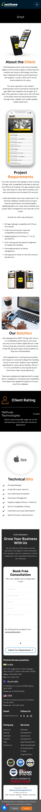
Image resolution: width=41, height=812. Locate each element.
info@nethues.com (10, 716)
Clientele (6, 736)
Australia (31, 795)
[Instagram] (31, 716)
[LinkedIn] (28, 716)
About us (7, 729)
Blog (5, 742)
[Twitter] (24, 716)
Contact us (7, 745)
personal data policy (13, 632)
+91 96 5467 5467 (15, 674)
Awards (6, 733)
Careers (6, 739)
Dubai (25, 795)
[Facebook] (21, 716)
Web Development (28, 745)
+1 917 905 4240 (18, 705)
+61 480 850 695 (18, 691)
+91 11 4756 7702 (12, 677)
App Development (28, 742)
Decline (15, 808)
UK (20, 797)
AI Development (27, 748)
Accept (26, 808)
